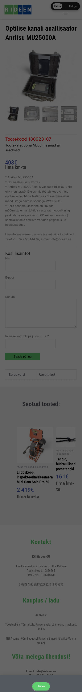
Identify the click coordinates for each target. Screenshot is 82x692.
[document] (41, 346)
